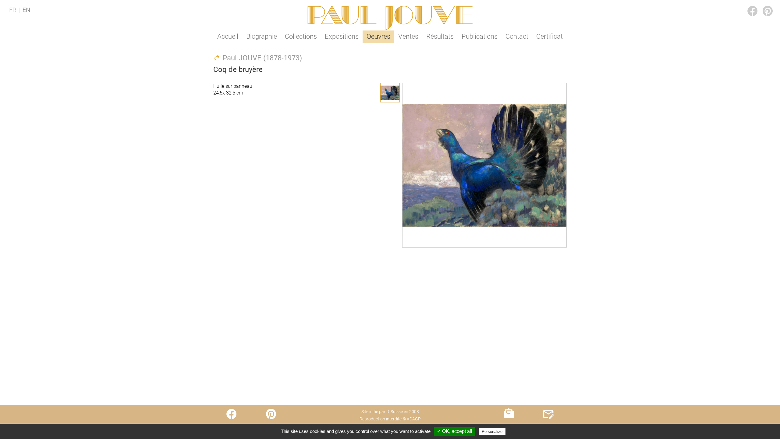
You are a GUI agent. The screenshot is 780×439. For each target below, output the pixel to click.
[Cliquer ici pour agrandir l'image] (390, 92)
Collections (301, 36)
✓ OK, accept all (454, 431)
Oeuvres (378, 36)
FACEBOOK (232, 426)
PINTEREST (271, 426)
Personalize (492, 431)
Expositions (342, 36)
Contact (516, 36)
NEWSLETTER (509, 426)
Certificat (549, 36)
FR (12, 9)
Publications (480, 36)
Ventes (408, 36)
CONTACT (548, 426)
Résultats (440, 36)
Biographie (261, 36)
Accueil (227, 36)
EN (26, 9)
